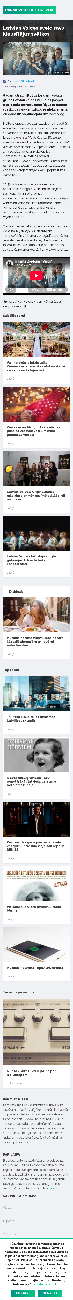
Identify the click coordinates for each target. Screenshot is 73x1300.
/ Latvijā (43, 10)
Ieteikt (29, 81)
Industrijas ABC (16, 1083)
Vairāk (54, 1188)
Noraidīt (50, 1293)
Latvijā (10, 378)
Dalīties (12, 81)
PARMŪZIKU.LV (19, 10)
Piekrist (23, 1293)
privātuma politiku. (46, 1284)
